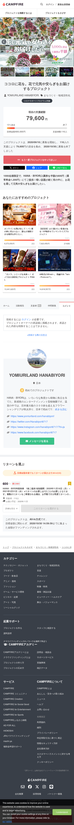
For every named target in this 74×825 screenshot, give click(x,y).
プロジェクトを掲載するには (18, 12)
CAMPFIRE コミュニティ (15, 693)
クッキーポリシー (45, 761)
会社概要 (19, 793)
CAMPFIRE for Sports (13, 714)
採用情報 (37, 793)
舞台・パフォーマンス (47, 602)
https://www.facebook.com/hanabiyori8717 (34, 432)
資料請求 (7, 633)
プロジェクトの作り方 (13, 662)
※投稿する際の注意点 (37, 334)
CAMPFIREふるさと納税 (15, 719)
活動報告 (20, 305)
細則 (39, 727)
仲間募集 (52, 305)
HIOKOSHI (8, 730)
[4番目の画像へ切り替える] (52, 72)
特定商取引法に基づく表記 (49, 737)
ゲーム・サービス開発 (13, 591)
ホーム (6, 305)
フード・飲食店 (10, 575)
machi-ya (7, 741)
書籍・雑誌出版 (44, 591)
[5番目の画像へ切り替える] (66, 72)
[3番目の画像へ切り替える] (37, 72)
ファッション (9, 586)
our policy (7, 821)
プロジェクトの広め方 (13, 667)
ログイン (50, 4)
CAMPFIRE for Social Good (16, 704)
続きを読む (61, 409)
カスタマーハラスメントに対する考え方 (53, 755)
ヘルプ (40, 704)
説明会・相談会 (44, 652)
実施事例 (41, 662)
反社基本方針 (43, 748)
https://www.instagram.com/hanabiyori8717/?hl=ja (38, 427)
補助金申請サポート (12, 746)
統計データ (42, 667)
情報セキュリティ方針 (47, 743)
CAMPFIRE (8, 688)
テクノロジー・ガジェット (15, 565)
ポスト (16, 167)
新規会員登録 (64, 4)
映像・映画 (42, 586)
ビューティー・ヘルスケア (49, 596)
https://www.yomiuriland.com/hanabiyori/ (32, 416)
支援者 (36, 305)
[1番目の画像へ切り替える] (8, 72)
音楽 (39, 570)
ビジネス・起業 (10, 596)
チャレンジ (42, 575)
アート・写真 (9, 602)
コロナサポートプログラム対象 (37, 100)
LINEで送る (61, 167)
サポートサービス (45, 657)
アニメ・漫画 (9, 581)
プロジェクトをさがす (22, 547)
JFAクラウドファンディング (16, 735)
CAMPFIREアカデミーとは (16, 652)
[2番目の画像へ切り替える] (22, 72)
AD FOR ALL (9, 725)
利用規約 (41, 722)
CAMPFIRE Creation (13, 698)
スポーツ (41, 581)
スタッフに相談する (46, 627)
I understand (62, 812)
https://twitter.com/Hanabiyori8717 (29, 421)
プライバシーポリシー (47, 732)
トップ (6, 547)
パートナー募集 (55, 793)
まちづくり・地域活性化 (57, 95)
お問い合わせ (43, 709)
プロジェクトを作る (12, 627)
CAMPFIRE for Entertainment (17, 709)
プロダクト (8, 570)
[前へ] (4, 41)
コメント (66, 305)
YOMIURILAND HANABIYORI (23, 95)
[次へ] (70, 41)
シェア (39, 167)
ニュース (41, 698)
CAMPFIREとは (44, 688)
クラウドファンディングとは (16, 657)
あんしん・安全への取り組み (50, 693)
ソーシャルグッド (11, 607)
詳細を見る (10, 508)
